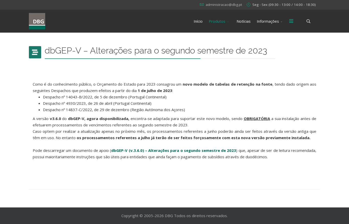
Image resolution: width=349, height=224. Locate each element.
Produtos (217, 21)
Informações (268, 21)
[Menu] (291, 21)
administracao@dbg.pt (224, 4)
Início (198, 21)
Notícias (244, 21)
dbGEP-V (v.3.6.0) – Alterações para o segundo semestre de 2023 (173, 150)
